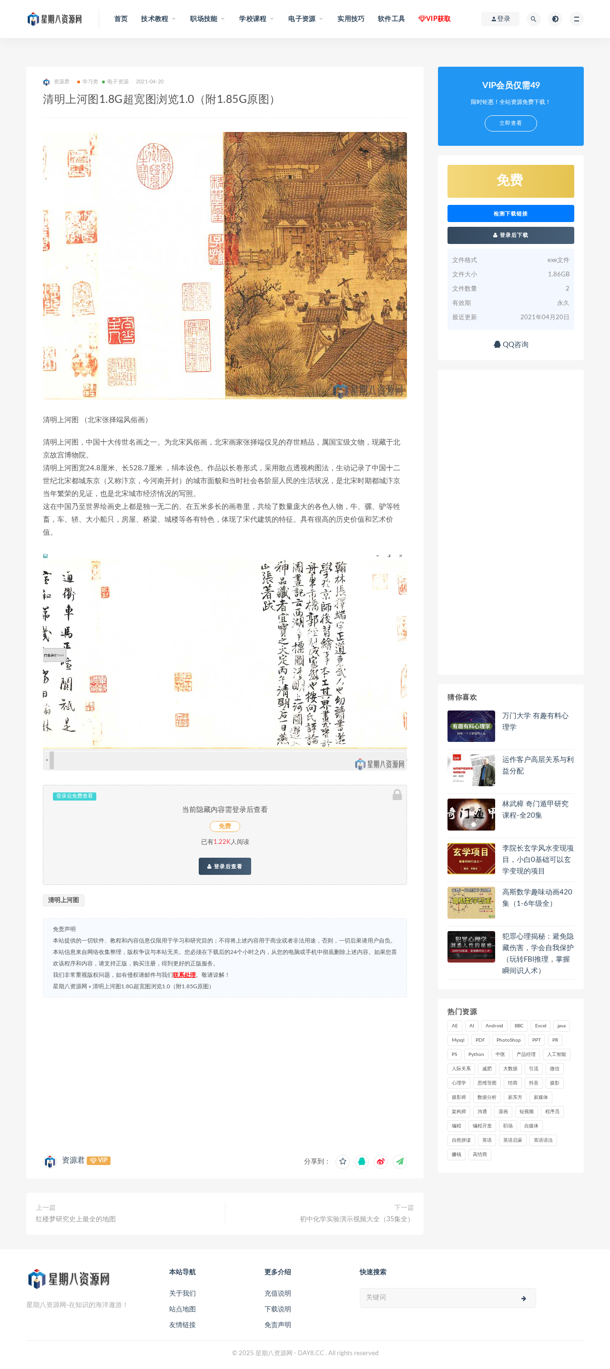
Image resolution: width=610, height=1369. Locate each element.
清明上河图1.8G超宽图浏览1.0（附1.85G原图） (153, 986)
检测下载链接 (511, 213)
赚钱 (456, 1154)
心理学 (459, 1083)
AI (471, 1026)
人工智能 (556, 1054)
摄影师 (459, 1097)
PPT (536, 1040)
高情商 (480, 1154)
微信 (554, 1068)
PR (555, 1040)
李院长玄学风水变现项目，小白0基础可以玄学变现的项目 (538, 860)
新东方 (515, 1097)
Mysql (458, 1040)
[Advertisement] (225, 1073)
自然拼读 (461, 1140)
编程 (456, 1126)
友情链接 (182, 1325)
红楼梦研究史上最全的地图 (76, 1219)
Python (476, 1054)
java (562, 1026)
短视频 (526, 1111)
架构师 (459, 1111)
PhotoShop (509, 1040)
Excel (540, 1026)
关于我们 (182, 1293)
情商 (513, 1083)
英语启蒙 (512, 1140)
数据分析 (487, 1097)
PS (454, 1054)
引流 (534, 1068)
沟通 (482, 1111)
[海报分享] (400, 1162)
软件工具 (391, 19)
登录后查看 (227, 866)
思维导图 (487, 1083)
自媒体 (531, 1126)
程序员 (552, 1111)
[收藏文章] (343, 1162)
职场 (508, 1126)
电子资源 (118, 81)
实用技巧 (351, 19)
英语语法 (543, 1140)
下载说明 (277, 1309)
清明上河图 (63, 900)
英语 (487, 1140)
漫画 (503, 1111)
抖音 (534, 1083)
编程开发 (482, 1126)
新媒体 (541, 1097)
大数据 (510, 1068)
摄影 (554, 1083)
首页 (121, 19)
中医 (500, 1054)
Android (494, 1026)
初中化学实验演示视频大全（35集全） (357, 1219)
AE (455, 1026)
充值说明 (277, 1293)
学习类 (90, 81)
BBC (519, 1026)
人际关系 (461, 1068)
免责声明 (277, 1325)
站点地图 (182, 1309)
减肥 (487, 1068)
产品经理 (526, 1054)
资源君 (73, 1160)
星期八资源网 (70, 986)
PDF (480, 1040)
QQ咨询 (515, 344)
